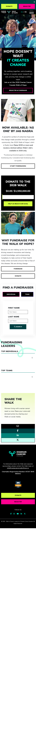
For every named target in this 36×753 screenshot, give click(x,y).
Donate (9, 6)
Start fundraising (18, 166)
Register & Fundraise (18, 90)
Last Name (13, 316)
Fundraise (18, 269)
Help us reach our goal (18, 204)
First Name (14, 308)
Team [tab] (27, 294)
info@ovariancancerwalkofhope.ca (18, 468)
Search (19, 327)
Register (27, 6)
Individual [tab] (11, 294)
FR (22, 12)
